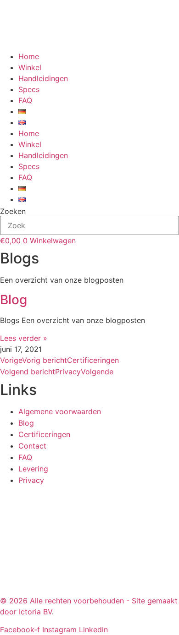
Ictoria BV (35, 611)
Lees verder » (23, 338)
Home (28, 56)
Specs (28, 89)
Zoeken (13, 211)
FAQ (25, 100)
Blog (13, 299)
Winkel (29, 67)
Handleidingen (43, 78)
